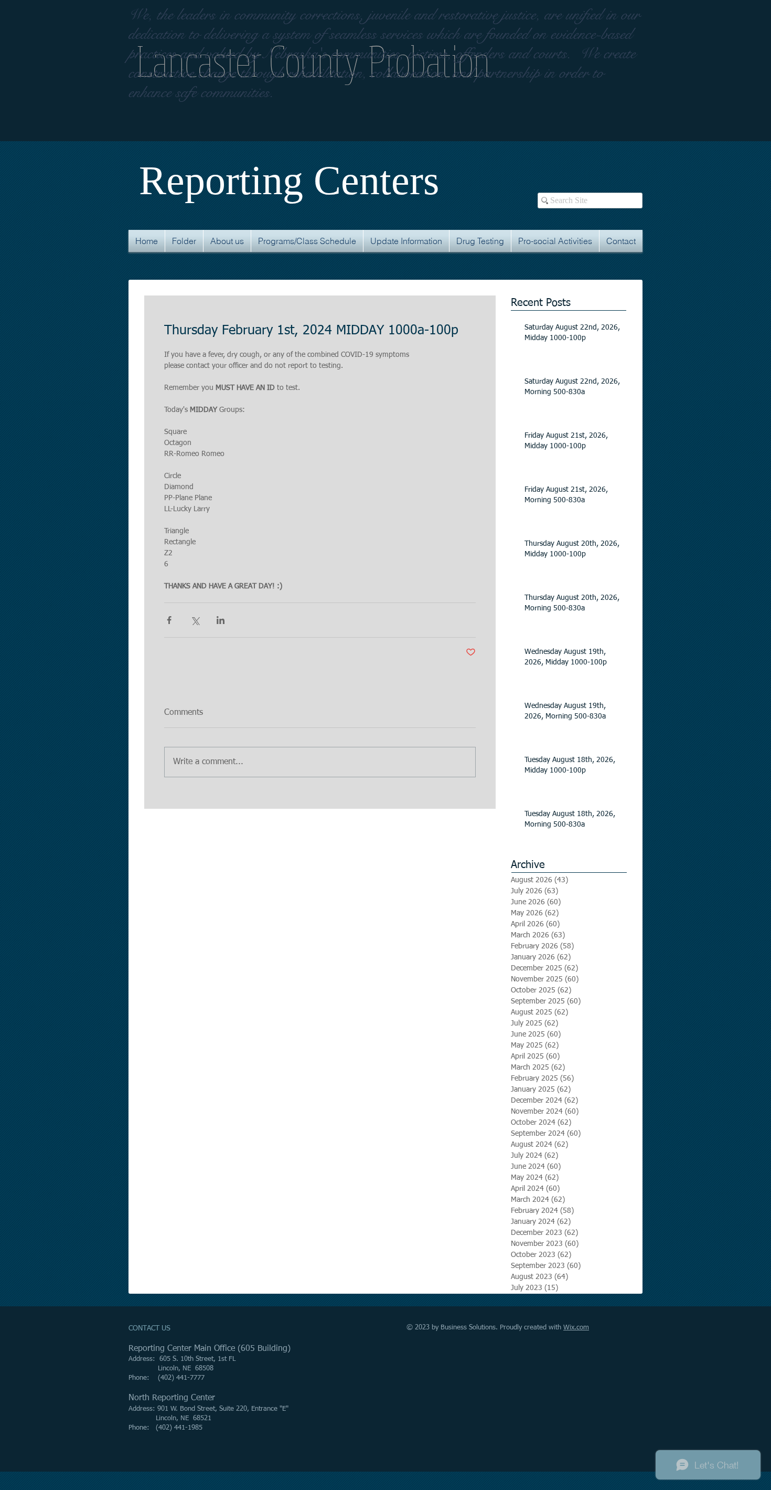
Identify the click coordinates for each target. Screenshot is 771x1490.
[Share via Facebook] (169, 620)
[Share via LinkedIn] (221, 620)
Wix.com (576, 1327)
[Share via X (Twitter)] (195, 620)
